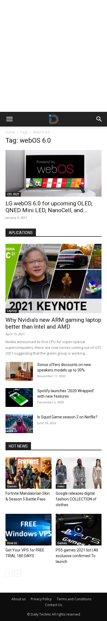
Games (12, 486)
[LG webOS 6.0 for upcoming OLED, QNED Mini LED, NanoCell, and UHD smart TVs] (53, 173)
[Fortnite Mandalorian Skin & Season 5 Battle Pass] (28, 473)
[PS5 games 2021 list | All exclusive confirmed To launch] (79, 529)
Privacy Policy (41, 599)
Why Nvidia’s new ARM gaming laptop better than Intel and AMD (53, 323)
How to (12, 543)
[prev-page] (8, 573)
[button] (9, 119)
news (61, 486)
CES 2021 (13, 194)
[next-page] (17, 573)
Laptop (12, 311)
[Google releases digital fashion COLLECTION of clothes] (79, 473)
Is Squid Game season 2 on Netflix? (67, 417)
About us (19, 599)
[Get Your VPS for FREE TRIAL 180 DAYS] (28, 529)
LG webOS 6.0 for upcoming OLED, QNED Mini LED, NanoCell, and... (48, 207)
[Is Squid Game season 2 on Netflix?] (19, 423)
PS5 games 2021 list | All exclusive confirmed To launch (77, 556)
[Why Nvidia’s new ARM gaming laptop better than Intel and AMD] (53, 278)
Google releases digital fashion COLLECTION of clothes (76, 499)
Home (10, 132)
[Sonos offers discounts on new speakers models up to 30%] (19, 371)
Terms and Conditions (74, 599)
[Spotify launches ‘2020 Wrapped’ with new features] (19, 397)
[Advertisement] (53, 56)
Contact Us (53, 604)
